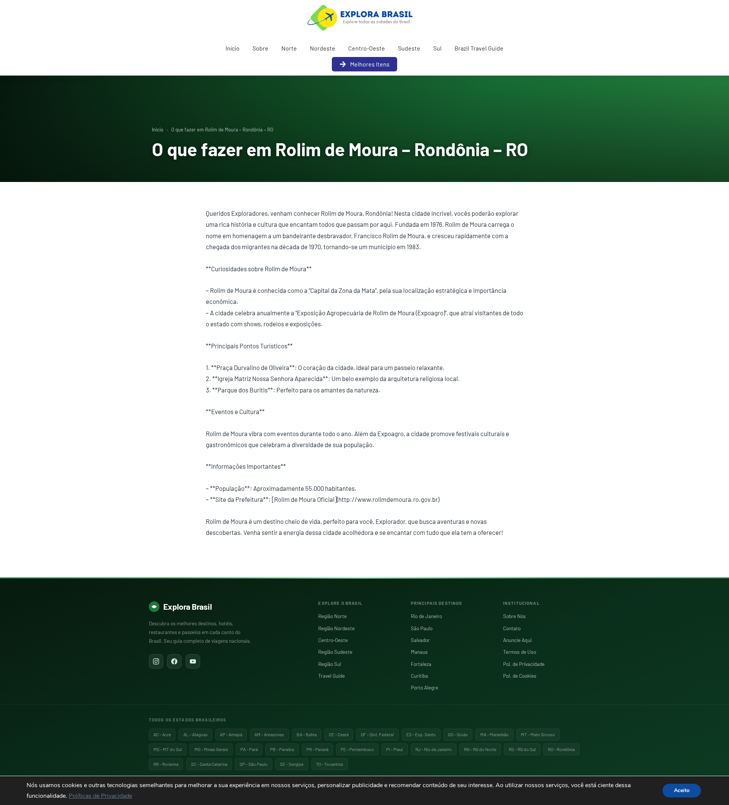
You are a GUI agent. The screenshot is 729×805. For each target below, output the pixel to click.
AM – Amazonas (269, 734)
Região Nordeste (336, 628)
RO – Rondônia (561, 749)
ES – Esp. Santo (421, 734)
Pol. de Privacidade (523, 664)
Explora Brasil (187, 606)
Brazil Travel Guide (478, 48)
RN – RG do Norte (480, 749)
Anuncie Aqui (517, 640)
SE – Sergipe (291, 764)
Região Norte (332, 616)
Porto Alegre (424, 687)
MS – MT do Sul (167, 749)
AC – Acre (162, 734)
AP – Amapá (231, 734)
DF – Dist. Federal (377, 734)
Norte (289, 48)
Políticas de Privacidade (100, 796)
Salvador (420, 640)
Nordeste (322, 48)
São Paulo (421, 628)
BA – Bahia (307, 734)
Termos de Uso (519, 651)
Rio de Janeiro (426, 616)
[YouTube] (193, 661)
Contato (512, 628)
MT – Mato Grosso (538, 734)
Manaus (419, 651)
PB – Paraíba (282, 749)
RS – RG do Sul (522, 749)
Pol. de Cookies (519, 675)
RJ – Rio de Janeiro (433, 749)
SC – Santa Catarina (209, 764)
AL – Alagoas (195, 734)
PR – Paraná (317, 749)
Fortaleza (421, 664)
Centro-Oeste (366, 48)
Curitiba (419, 675)
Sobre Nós (514, 616)
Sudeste (409, 48)
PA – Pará (249, 749)
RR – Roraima (165, 764)
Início (233, 48)
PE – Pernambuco (357, 749)
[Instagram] (156, 661)
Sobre (260, 48)
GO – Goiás (458, 734)
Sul (437, 48)
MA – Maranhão (494, 734)
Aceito (682, 790)
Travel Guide (331, 675)
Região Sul (329, 664)
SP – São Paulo (254, 764)
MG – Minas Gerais (211, 749)
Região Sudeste (335, 651)
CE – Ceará (339, 734)
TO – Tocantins (329, 764)
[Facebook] (174, 661)
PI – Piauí (394, 749)
